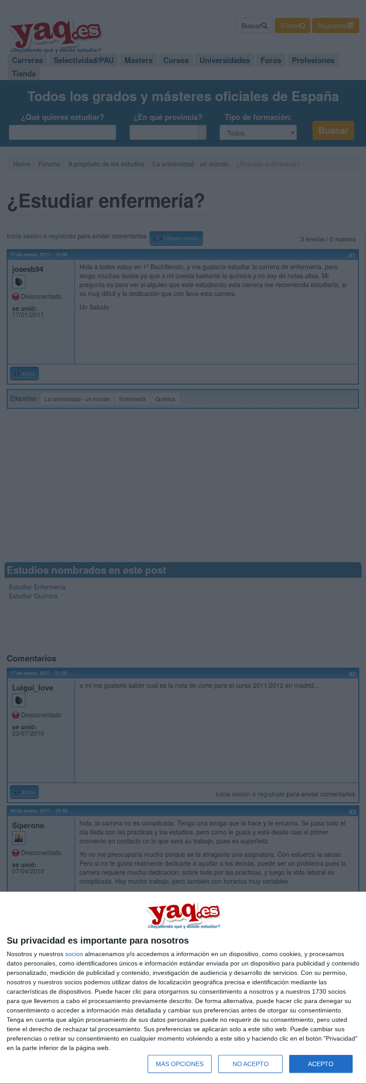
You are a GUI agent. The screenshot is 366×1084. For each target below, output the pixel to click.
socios (74, 954)
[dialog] (183, 988)
